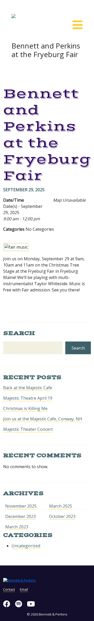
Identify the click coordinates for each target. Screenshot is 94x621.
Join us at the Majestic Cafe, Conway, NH (42, 419)
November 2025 (21, 506)
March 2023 (16, 527)
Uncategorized (25, 546)
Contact (9, 589)
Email (24, 589)
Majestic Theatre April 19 (27, 398)
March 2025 (60, 506)
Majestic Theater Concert (28, 429)
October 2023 (62, 516)
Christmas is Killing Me (25, 408)
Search (19, 333)
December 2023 (20, 516)
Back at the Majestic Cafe (27, 388)
